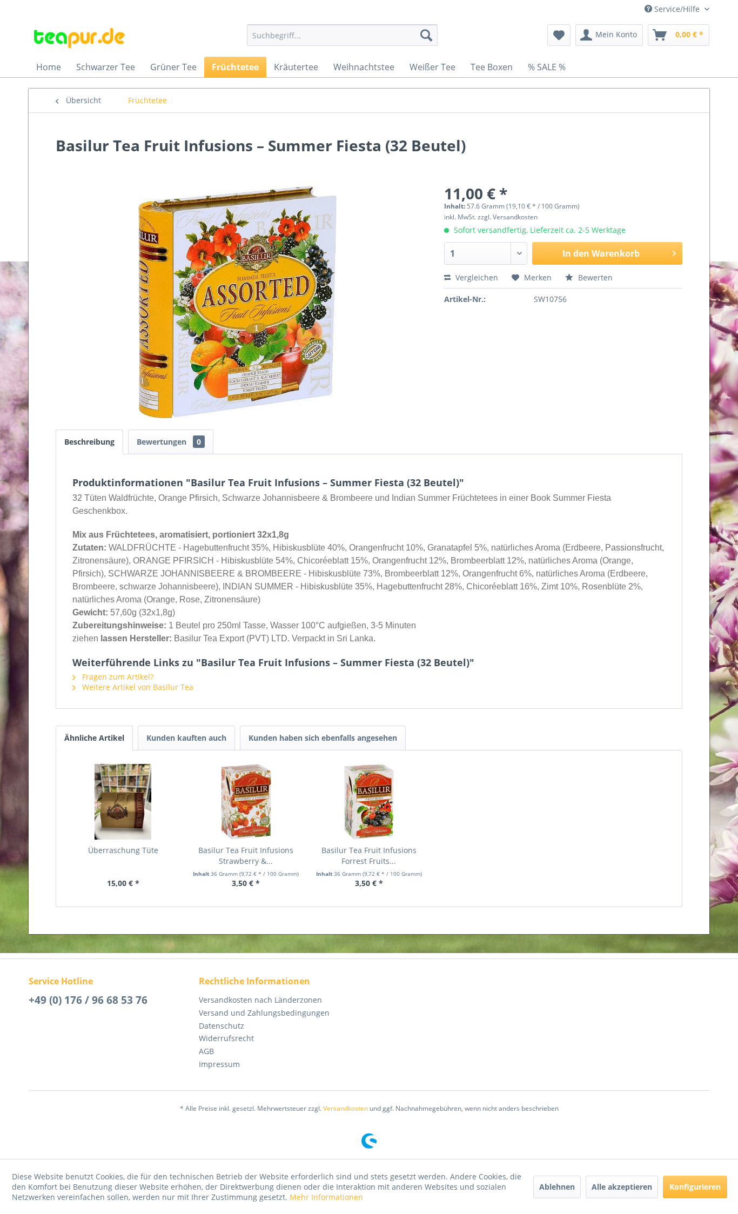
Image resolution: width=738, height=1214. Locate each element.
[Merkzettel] (559, 35)
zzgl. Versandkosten (508, 217)
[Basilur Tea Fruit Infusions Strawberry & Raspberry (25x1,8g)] (246, 802)
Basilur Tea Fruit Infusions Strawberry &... (245, 855)
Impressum (219, 1064)
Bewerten (594, 277)
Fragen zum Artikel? (116, 677)
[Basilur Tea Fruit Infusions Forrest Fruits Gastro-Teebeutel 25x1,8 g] (369, 802)
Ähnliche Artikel (94, 738)
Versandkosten (345, 1108)
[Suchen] (426, 35)
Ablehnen (557, 1187)
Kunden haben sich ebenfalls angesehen (323, 738)
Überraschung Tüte (123, 850)
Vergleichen (475, 277)
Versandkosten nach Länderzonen (260, 1000)
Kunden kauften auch (186, 738)
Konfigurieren (695, 1187)
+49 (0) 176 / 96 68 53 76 (88, 1000)
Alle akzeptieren (622, 1187)
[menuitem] (342, 35)
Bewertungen (169, 442)
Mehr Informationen (326, 1197)
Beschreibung (89, 442)
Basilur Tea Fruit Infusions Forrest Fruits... (369, 855)
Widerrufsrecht (226, 1038)
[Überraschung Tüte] (123, 802)
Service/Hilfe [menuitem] (677, 9)
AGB (206, 1051)
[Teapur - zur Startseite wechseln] (79, 37)
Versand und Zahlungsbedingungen (264, 1013)
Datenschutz (221, 1026)
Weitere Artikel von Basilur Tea (136, 687)
